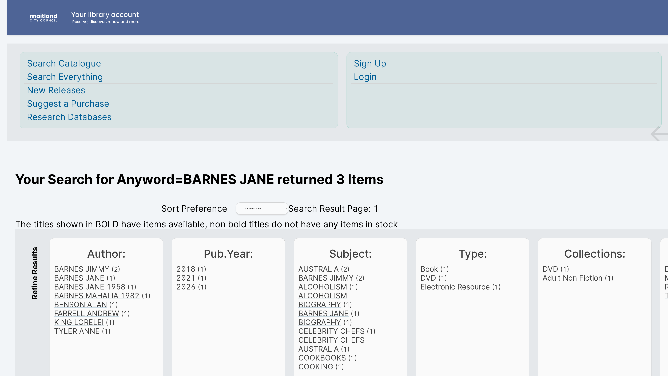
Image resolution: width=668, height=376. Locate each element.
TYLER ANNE (77, 331)
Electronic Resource (455, 286)
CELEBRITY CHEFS (331, 331)
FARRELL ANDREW (86, 313)
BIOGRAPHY (319, 322)
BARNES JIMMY (81, 269)
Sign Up (370, 63)
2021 (186, 277)
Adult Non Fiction (573, 277)
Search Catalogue (64, 63)
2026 (186, 286)
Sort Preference (194, 208)
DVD (428, 277)
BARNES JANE (79, 277)
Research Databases (69, 117)
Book (429, 269)
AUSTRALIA (318, 269)
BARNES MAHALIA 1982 (97, 295)
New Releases (56, 90)
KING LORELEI (79, 322)
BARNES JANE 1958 (89, 286)
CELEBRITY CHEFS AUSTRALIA (331, 344)
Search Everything (65, 77)
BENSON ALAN (80, 304)
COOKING (315, 366)
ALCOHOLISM (322, 286)
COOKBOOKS (322, 357)
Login (365, 77)
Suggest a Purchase (68, 103)
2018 (185, 269)
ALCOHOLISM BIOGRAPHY (322, 300)
